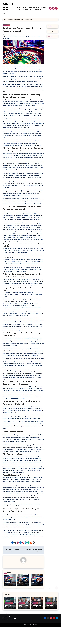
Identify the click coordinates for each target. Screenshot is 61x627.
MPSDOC (7, 617)
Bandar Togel (20, 7)
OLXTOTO (35, 624)
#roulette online (29, 36)
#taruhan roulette (6, 38)
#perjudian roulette (22, 36)
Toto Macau (37, 9)
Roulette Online (29, 9)
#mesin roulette (13, 36)
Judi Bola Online (9, 603)
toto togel (50, 36)
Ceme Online (28, 7)
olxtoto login (50, 26)
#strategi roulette (37, 36)
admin (7, 35)
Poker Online (20, 9)
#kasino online (7, 36)
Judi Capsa (36, 7)
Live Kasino (43, 7)
